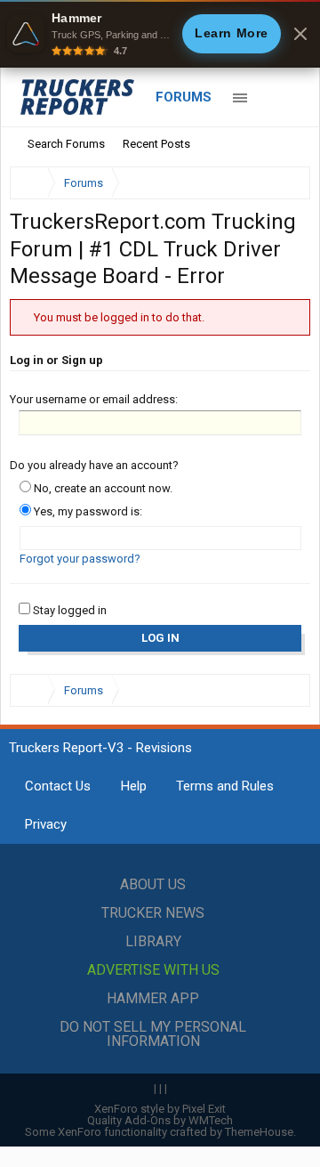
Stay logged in (68, 610)
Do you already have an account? (94, 465)
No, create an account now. (101, 488)
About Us (153, 884)
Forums (184, 97)
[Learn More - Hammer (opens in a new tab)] (160, 34)
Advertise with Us (153, 969)
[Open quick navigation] (284, 183)
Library (153, 941)
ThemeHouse (259, 1132)
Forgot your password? (80, 558)
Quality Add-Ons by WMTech (160, 1120)
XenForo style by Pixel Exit (160, 1108)
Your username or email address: (94, 399)
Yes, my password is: (86, 511)
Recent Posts (156, 143)
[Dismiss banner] (300, 33)
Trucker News (152, 912)
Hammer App (153, 998)
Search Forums (66, 143)
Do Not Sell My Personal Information (153, 1033)
